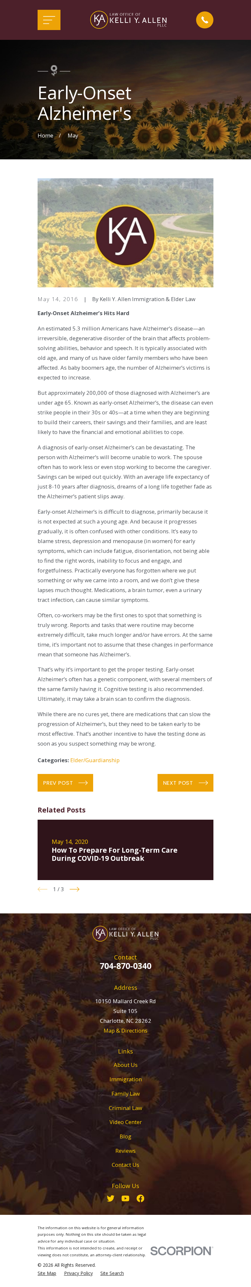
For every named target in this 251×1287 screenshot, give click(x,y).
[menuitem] (47, 1273)
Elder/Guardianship (95, 760)
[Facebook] (140, 1198)
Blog (125, 1136)
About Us (126, 1065)
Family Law (125, 1093)
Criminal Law (125, 1108)
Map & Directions (125, 1030)
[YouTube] (125, 1198)
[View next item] (74, 889)
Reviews (125, 1150)
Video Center (125, 1122)
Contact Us (125, 1164)
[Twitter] (110, 1198)
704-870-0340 (125, 965)
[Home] (128, 20)
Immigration (125, 1079)
